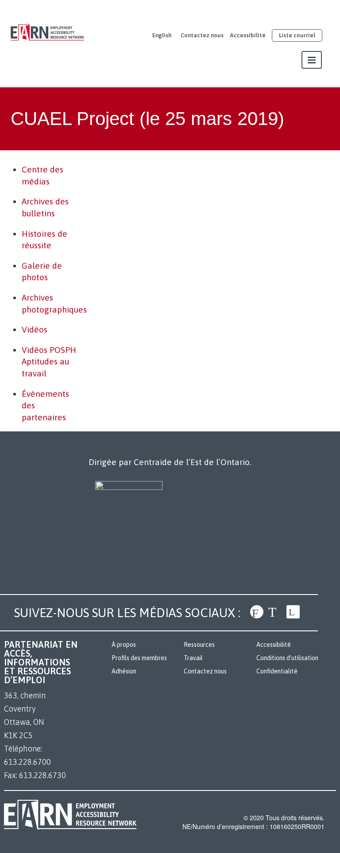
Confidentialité (277, 671)
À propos (124, 644)
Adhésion (124, 671)
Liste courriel (297, 35)
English (162, 35)
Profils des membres (139, 657)
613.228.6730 (42, 775)
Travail (193, 657)
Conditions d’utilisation (287, 657)
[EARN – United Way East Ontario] (47, 28)
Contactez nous (202, 35)
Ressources (199, 644)
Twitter (275, 611)
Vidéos (34, 329)
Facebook (256, 611)
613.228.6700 (27, 762)
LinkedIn (293, 611)
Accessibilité (248, 35)
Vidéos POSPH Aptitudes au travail (49, 361)
